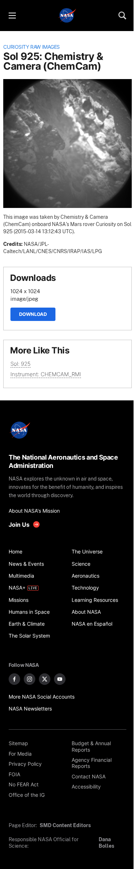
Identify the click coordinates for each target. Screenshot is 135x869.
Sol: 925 (20, 363)
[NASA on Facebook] (14, 679)
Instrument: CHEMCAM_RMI (45, 374)
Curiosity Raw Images (31, 47)
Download (33, 314)
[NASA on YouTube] (60, 679)
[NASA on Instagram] (29, 679)
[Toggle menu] (12, 15)
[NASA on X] (44, 679)
